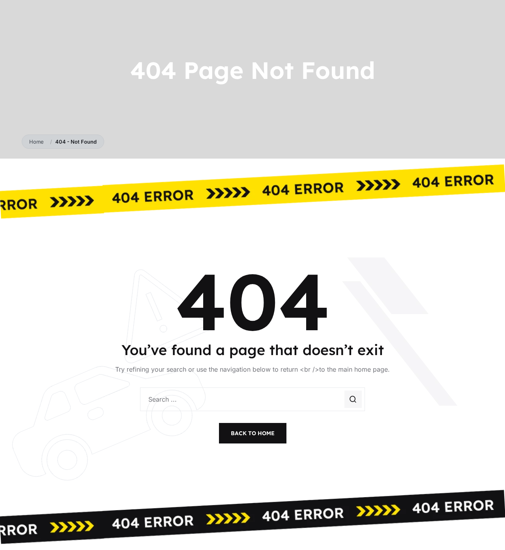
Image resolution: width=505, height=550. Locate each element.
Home (38, 141)
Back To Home (253, 433)
